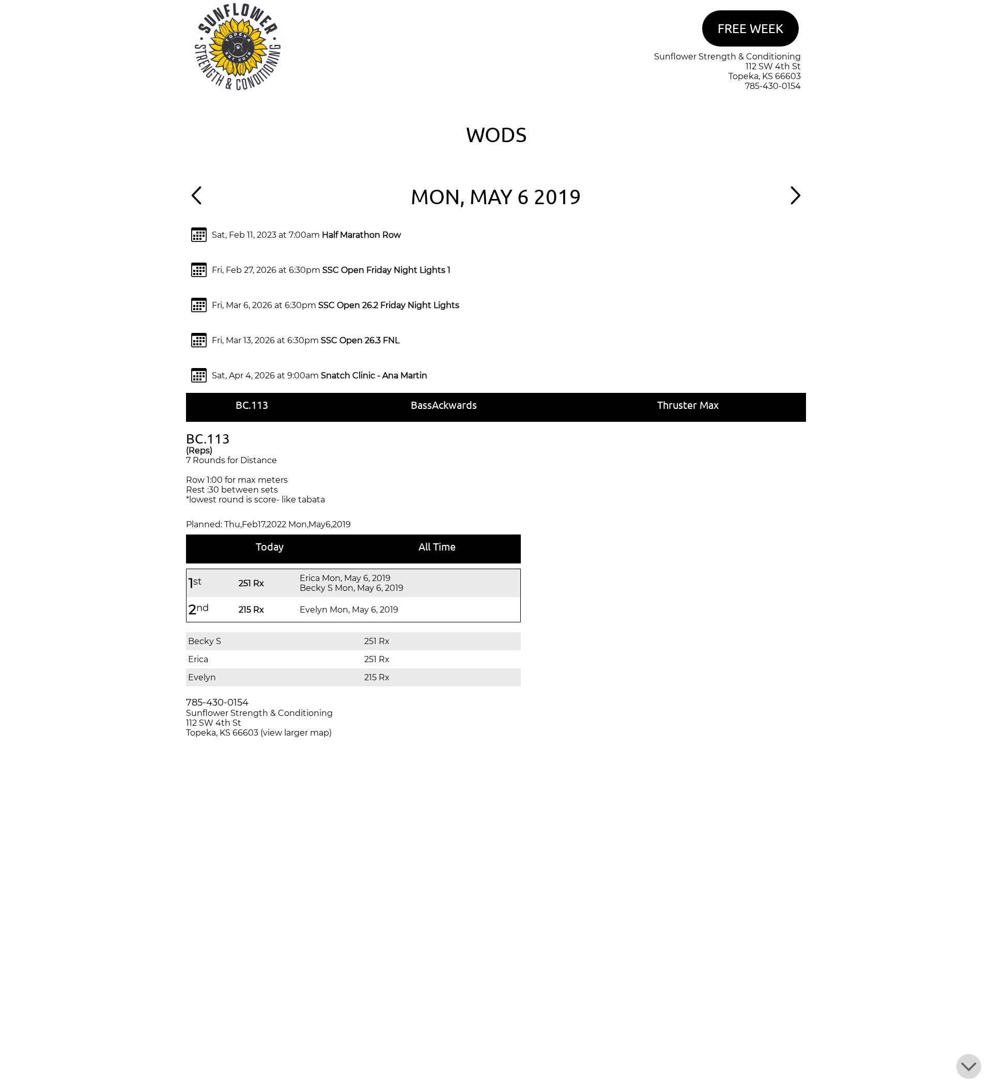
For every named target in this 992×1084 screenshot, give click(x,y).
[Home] (237, 90)
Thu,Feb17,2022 (255, 524)
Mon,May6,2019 (319, 524)
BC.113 (252, 404)
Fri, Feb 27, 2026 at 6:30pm (331, 270)
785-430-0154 (773, 86)
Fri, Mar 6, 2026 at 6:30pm (335, 305)
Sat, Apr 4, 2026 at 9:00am (319, 375)
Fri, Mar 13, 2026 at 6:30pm (305, 340)
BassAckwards (444, 404)
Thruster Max (688, 404)
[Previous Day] (196, 202)
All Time (437, 546)
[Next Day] (796, 202)
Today (270, 546)
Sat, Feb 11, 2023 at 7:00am (306, 235)
